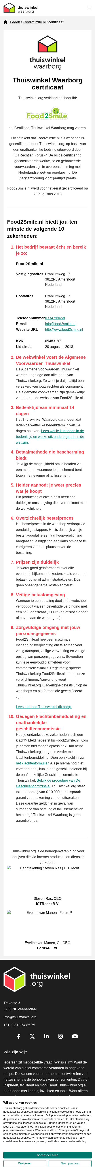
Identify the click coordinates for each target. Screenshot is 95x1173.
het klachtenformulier (32, 763)
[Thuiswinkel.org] (21, 8)
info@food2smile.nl (60, 324)
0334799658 (55, 318)
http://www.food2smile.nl (64, 329)
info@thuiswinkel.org (20, 1017)
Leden (15, 22)
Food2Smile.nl (34, 22)
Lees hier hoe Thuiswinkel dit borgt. (44, 707)
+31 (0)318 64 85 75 (19, 1025)
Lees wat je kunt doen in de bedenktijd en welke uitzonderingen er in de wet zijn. (50, 436)
